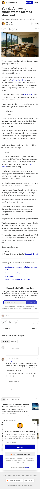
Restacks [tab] (13, 341)
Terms (23, 476)
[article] (20, 410)
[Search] (37, 399)
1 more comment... (7, 390)
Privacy (18, 476)
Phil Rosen (9, 22)
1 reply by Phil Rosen (14, 381)
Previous (7, 328)
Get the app (29, 480)
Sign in (36, 2)
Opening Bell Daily (31, 254)
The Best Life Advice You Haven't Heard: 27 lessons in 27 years (15, 405)
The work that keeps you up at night (17, 279)
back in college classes (18, 80)
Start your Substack (15, 480)
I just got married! (8, 420)
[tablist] (9, 341)
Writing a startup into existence (16, 273)
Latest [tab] (8, 399)
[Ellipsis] (37, 358)
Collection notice (31, 476)
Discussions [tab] (15, 399)
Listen (36, 23)
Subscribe (29, 2)
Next (33, 328)
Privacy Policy (20, 462)
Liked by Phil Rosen (12, 361)
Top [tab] (4, 399)
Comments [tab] (6, 341)
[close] (34, 423)
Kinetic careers (10, 276)
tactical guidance (29, 95)
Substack (11, 485)
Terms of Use (29, 458)
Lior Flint (8, 359)
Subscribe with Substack (21, 454)
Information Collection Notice (23, 460)
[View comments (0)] (12, 416)
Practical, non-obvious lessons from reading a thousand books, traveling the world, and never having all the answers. (14, 410)
